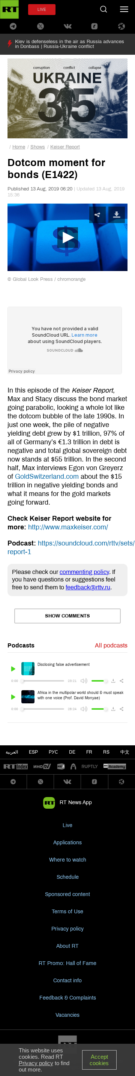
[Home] (9, 9)
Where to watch (67, 860)
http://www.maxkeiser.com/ (68, 527)
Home (18, 147)
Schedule (68, 877)
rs (106, 752)
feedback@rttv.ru (88, 587)
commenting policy (84, 572)
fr (89, 752)
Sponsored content (67, 894)
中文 (124, 752)
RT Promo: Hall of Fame (67, 963)
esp (33, 752)
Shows (37, 147)
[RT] (15, 767)
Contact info (67, 980)
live (42, 9)
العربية (12, 752)
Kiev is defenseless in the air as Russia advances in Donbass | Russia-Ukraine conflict (69, 44)
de (72, 752)
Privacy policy (67, 929)
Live (67, 825)
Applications (67, 842)
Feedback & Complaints (67, 998)
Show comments (67, 616)
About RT (67, 946)
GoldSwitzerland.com (47, 476)
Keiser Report (65, 147)
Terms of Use (67, 911)
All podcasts (111, 645)
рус (53, 752)
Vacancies (68, 1015)
